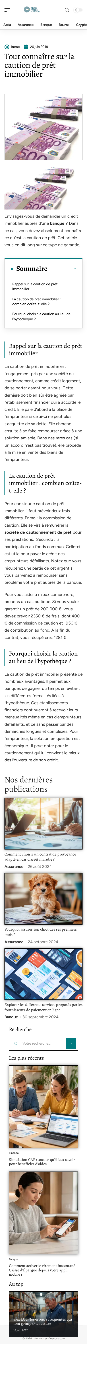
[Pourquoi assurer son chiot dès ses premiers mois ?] (43, 898)
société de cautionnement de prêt (38, 532)
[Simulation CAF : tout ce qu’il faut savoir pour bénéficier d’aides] (43, 1106)
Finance (14, 1152)
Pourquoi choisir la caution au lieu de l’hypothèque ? (41, 316)
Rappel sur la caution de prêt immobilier (35, 286)
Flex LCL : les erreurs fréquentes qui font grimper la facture (42, 1321)
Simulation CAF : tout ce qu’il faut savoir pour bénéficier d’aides (42, 1162)
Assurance (13, 866)
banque (57, 223)
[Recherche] (67, 10)
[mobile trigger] (8, 10)
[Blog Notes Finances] (32, 10)
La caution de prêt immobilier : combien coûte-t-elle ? (36, 301)
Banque (11, 1017)
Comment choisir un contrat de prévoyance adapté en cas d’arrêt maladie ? (40, 857)
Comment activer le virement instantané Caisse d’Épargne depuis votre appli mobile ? (42, 1270)
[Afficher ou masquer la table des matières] (62, 268)
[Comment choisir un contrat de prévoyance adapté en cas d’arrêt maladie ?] (43, 823)
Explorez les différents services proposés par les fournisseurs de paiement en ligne (43, 1007)
